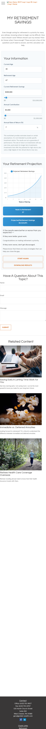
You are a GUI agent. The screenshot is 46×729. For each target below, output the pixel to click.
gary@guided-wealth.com (23, 716)
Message (3, 308)
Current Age (8, 64)
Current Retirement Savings (14, 87)
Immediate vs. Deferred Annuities (17, 427)
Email (2, 295)
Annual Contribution (11, 104)
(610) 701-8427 (26, 703)
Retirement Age (9, 75)
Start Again (23, 258)
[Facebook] (20, 719)
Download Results (23, 265)
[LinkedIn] (24, 719)
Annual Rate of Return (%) (13, 122)
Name (2, 283)
